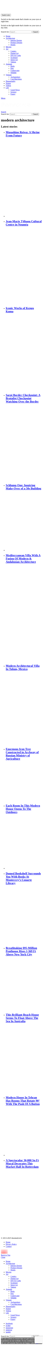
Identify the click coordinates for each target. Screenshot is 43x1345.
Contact (9, 1246)
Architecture (10, 38)
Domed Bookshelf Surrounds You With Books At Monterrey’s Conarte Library (23, 878)
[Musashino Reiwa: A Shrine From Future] (24, 177)
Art (7, 49)
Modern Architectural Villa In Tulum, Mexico (23, 667)
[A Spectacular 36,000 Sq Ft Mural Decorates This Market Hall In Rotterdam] (24, 1203)
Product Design (16, 43)
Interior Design (16, 40)
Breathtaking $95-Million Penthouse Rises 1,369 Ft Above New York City (21, 951)
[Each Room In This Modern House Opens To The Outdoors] (24, 841)
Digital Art (15, 53)
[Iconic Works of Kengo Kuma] (24, 353)
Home (8, 36)
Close (3, 1257)
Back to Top (5, 1255)
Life (7, 88)
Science (13, 92)
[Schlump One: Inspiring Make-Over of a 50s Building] (24, 520)
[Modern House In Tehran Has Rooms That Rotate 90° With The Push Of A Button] (24, 1131)
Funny (13, 94)
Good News (15, 90)
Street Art (14, 60)
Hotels (13, 45)
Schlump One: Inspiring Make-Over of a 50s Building (23, 487)
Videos (8, 86)
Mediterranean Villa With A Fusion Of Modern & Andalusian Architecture (23, 558)
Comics (13, 51)
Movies (8, 47)
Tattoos (13, 62)
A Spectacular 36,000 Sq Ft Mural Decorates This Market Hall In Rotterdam (22, 1163)
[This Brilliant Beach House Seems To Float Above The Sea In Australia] (24, 1059)
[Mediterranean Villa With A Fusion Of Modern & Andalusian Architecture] (24, 614)
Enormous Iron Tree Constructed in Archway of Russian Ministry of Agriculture (22, 753)
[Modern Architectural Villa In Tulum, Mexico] (24, 709)
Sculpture (14, 58)
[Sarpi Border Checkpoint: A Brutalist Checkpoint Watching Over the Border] (24, 443)
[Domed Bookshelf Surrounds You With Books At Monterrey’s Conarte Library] (24, 915)
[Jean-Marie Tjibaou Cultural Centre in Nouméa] (24, 266)
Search (35, 32)
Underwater (15, 71)
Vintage (9, 75)
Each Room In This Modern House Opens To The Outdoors (23, 809)
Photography (10, 81)
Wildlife (13, 73)
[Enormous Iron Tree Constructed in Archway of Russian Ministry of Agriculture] (24, 782)
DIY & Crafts (16, 55)
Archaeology (15, 77)
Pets (12, 68)
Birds (13, 66)
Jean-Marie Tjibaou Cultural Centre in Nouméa (24, 223)
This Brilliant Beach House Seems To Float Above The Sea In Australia (22, 1018)
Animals (9, 64)
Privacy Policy (11, 1244)
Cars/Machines (16, 79)
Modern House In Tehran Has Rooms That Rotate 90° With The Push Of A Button (23, 1100)
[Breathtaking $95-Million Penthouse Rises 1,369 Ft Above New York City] (24, 984)
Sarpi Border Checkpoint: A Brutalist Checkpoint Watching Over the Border (23, 398)
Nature (8, 83)
